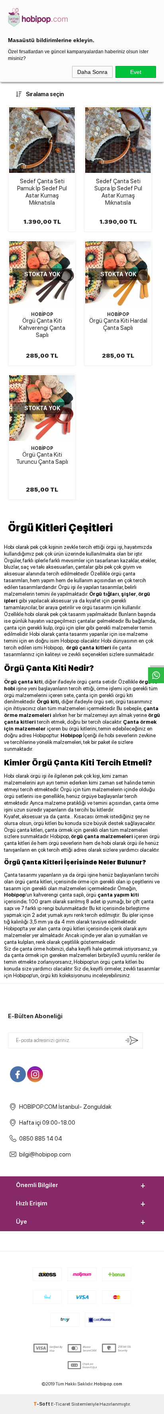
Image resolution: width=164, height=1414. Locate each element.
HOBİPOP (42, 314)
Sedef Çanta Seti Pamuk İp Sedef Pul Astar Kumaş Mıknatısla (42, 192)
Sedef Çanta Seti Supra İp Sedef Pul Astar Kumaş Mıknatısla (118, 192)
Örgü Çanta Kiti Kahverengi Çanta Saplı (42, 328)
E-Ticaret (60, 1404)
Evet (135, 72)
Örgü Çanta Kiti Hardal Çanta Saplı (118, 324)
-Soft (42, 1404)
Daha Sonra (92, 72)
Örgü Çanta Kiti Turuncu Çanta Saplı (42, 458)
